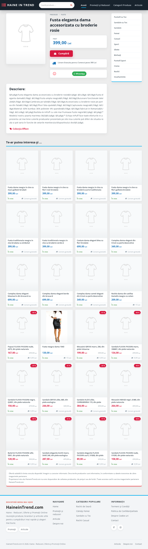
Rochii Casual (82, 520)
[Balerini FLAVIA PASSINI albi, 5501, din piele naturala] (22, 433)
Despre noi (58, 523)
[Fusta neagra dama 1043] (57, 327)
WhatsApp (80, 73)
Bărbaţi (117, 55)
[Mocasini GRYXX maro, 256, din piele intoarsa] (91, 327)
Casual (117, 38)
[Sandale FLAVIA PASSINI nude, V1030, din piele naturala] (126, 433)
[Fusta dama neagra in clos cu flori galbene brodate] (126, 167)
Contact (115, 520)
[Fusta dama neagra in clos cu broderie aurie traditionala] (91, 167)
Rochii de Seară (83, 506)
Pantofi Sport (120, 60)
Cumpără (63, 53)
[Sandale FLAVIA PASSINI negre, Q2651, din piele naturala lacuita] (22, 380)
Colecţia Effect (20, 128)
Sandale (117, 28)
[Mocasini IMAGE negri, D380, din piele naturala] (126, 380)
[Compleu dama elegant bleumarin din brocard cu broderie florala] (22, 274)
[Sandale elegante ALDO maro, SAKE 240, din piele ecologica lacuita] (57, 433)
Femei (116, 33)
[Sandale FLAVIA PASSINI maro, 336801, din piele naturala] (126, 327)
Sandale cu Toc (120, 22)
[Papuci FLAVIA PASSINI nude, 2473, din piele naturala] (22, 327)
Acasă (83, 5)
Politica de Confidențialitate (124, 511)
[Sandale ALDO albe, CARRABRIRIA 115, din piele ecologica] (91, 380)
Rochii (117, 71)
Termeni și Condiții (120, 506)
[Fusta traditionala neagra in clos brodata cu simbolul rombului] (22, 221)
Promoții (12, 529)
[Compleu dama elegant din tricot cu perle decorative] (126, 221)
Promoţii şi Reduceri (100, 5)
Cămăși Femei (83, 511)
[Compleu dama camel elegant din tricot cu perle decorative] (91, 274)
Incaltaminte (119, 77)
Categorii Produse (122, 5)
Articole (138, 5)
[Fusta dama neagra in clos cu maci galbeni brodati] (22, 167)
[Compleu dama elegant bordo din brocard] (57, 274)
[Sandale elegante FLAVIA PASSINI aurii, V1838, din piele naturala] (91, 433)
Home (55, 506)
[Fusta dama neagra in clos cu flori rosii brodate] (57, 167)
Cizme (116, 66)
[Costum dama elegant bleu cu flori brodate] (91, 221)
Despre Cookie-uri (119, 515)
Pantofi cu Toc (120, 17)
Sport (116, 44)
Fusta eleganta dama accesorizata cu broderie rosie (73, 25)
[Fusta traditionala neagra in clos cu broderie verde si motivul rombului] (57, 221)
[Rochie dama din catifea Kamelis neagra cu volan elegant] (126, 274)
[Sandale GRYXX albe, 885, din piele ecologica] (57, 380)
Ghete (116, 49)
